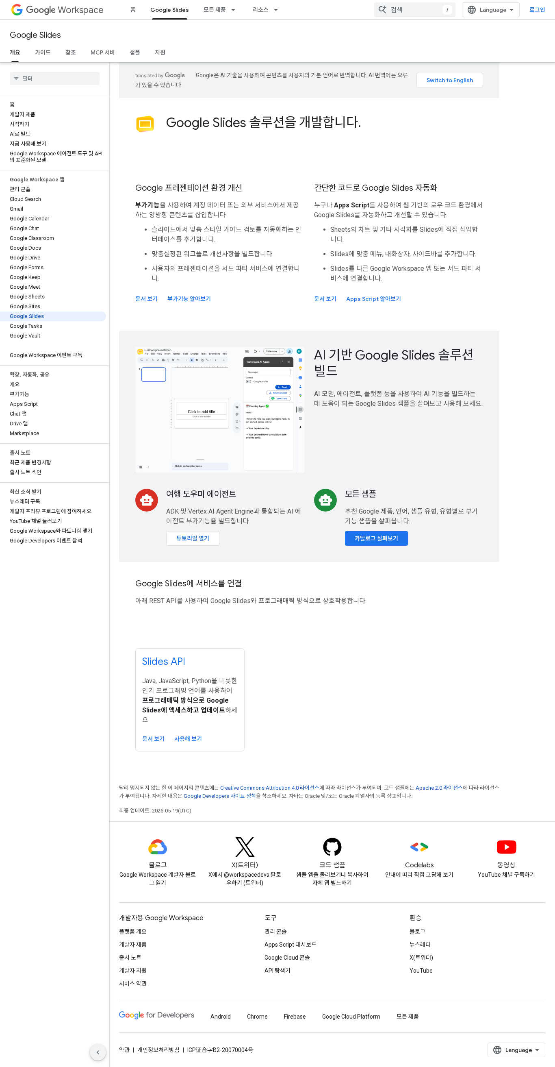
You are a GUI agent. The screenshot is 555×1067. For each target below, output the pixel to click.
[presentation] (324, 122)
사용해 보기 (188, 739)
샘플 (135, 52)
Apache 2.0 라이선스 (439, 788)
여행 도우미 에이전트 (201, 494)
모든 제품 (215, 9)
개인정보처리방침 (158, 1050)
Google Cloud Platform (351, 1016)
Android (220, 1016)
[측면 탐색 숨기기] (98, 1052)
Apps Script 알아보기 (373, 299)
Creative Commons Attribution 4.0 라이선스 (269, 788)
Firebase (295, 1016)
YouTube (421, 970)
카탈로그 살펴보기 (376, 538)
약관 (124, 1050)
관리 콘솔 (275, 931)
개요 (15, 52)
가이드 (43, 52)
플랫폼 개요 (133, 931)
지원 (160, 52)
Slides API (163, 661)
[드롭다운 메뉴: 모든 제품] (235, 10)
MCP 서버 (103, 52)
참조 (70, 52)
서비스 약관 (133, 983)
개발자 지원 (133, 970)
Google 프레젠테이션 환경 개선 (188, 188)
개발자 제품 (133, 944)
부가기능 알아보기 (189, 299)
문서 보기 (146, 299)
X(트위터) (421, 957)
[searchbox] (55, 78)
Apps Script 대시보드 (290, 944)
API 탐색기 (277, 970)
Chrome (257, 1016)
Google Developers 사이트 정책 (220, 796)
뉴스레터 (420, 944)
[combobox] (414, 9)
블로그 (417, 931)
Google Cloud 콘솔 (287, 957)
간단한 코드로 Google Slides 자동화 (375, 188)
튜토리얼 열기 (192, 538)
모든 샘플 (360, 494)
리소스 (261, 9)
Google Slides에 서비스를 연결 (188, 584)
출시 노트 (130, 957)
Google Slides (169, 9)
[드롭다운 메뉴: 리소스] (278, 10)
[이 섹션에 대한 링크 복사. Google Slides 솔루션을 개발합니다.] (369, 123)
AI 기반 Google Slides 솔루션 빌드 (393, 363)
